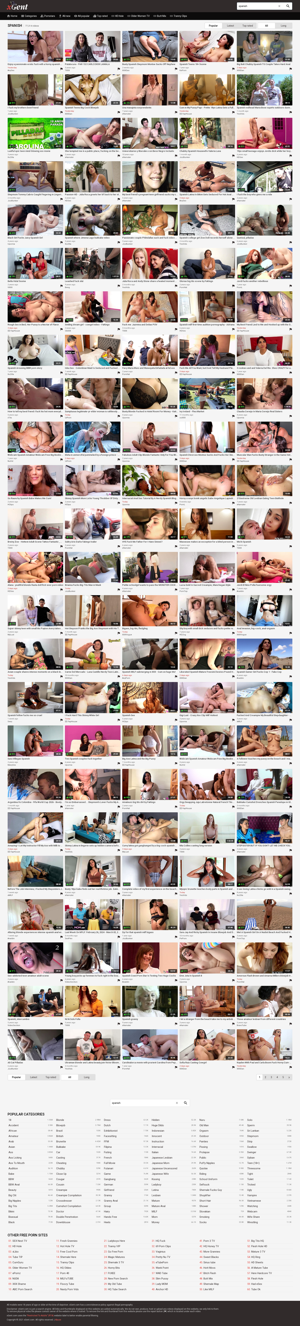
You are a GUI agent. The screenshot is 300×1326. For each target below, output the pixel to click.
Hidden (156, 1120)
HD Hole (117, 16)
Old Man (204, 1125)
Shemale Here (68, 1257)
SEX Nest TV (19, 1240)
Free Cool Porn (68, 1251)
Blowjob (60, 1125)
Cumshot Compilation (68, 1206)
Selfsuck (204, 1184)
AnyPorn (126, 678)
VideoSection (71, 982)
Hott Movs (209, 1267)
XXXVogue (127, 635)
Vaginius (160, 1251)
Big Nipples (15, 1200)
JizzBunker (13, 114)
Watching (252, 1206)
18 (10, 1120)
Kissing (156, 1179)
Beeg (67, 287)
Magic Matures (116, 1257)
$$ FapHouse (186, 114)
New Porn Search (118, 1278)
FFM (106, 1141)
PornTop (184, 591)
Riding (202, 1173)
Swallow (252, 1146)
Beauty (12, 1190)
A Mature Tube (259, 1267)
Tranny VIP (114, 1246)
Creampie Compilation (69, 1195)
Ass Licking (15, 1157)
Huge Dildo (158, 1125)
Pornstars (47, 16)
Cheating (61, 1163)
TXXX (67, 70)
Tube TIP (17, 1257)
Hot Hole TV (67, 1246)
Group (107, 1206)
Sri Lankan (253, 1130)
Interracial (157, 1146)
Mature (156, 1200)
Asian (12, 1146)
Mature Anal (158, 1206)
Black (12, 1222)
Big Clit (12, 1195)
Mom (155, 1216)
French (108, 1157)
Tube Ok (255, 1289)
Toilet (250, 1179)
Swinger (251, 1152)
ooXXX (183, 418)
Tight (250, 1173)
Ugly (249, 1190)
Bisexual (13, 1216)
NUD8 (15, 1278)
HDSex (240, 157)
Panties (203, 1141)
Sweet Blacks (211, 1257)
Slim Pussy (162, 1278)
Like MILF (208, 1289)
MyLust (11, 635)
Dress (107, 1120)
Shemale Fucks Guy (210, 1190)
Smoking (204, 1216)
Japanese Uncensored (164, 1168)
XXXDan (126, 70)
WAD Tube (162, 1273)
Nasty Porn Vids (69, 1289)
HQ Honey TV (211, 1246)
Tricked (251, 1184)
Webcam (252, 1211)
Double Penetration (67, 1216)
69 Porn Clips (163, 1246)
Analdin (240, 591)
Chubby (60, 1168)
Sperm (251, 1125)
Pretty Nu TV (163, 1257)
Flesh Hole (257, 1278)
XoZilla (11, 157)
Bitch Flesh (209, 1273)
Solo (249, 1120)
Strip (249, 1141)
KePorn (183, 70)
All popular (82, 16)
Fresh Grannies (68, 1240)
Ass (11, 1152)
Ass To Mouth (17, 1163)
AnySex (11, 70)
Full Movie (109, 1163)
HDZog (183, 635)
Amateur (13, 1136)
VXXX (10, 287)
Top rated (100, 16)
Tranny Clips (178, 16)
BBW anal (14, 1184)
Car (58, 1152)
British (59, 1136)
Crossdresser (64, 1200)
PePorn (183, 938)
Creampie (61, 1190)
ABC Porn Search (22, 1289)
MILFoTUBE (66, 1278)
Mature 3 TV (258, 1251)
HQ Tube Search (117, 1289)
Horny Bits (114, 1267)
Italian (155, 1152)
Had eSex (256, 1284)
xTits (10, 418)
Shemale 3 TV (116, 1262)
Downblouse (63, 1222)
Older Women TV (138, 16)
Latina (155, 1190)
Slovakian (204, 1211)
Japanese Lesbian (162, 1157)
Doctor (60, 1211)
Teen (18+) (253, 1163)
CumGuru (17, 1262)
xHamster (126, 114)
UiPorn (68, 418)
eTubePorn (162, 1262)
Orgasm (204, 1130)
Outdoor (204, 1136)
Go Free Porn (115, 1251)
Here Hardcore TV (261, 1273)
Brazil (59, 1130)
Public (202, 1157)
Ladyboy (156, 1184)
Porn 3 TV (209, 1240)
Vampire (252, 1195)
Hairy (107, 1211)
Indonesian (158, 1130)
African (13, 1130)
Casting (60, 1157)
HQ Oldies (65, 1267)
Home (12, 16)
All (266, 25)
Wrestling (252, 1222)
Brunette (61, 1141)
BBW (11, 1179)
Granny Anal (111, 1200)
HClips (11, 504)
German (108, 1184)
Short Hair (205, 1200)
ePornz (16, 1273)
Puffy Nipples (207, 1163)
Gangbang (109, 1179)
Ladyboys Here (116, 1240)
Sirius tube (209, 1262)
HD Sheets (257, 1262)
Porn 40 (64, 1273)
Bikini (11, 1211)
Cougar (60, 1179)
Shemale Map (211, 1284)
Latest (230, 25)
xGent (17, 6)
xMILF (239, 721)
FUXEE (111, 1273)
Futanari (108, 1168)
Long (283, 25)
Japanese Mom (160, 1163)
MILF (154, 1211)
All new (64, 16)
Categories (29, 16)
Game (107, 1173)
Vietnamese (254, 1200)
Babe (11, 1173)
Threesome (253, 1168)
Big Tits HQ (257, 1240)
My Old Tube (115, 1284)
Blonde (60, 1120)
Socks (203, 1222)
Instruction (158, 1141)
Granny (108, 1195)
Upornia (11, 244)
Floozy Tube (67, 1284)
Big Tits (13, 1206)
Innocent (157, 1136)
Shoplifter (205, 1195)
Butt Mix (159, 16)
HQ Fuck (160, 1240)
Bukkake (61, 1146)
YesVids (240, 114)
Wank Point (162, 1267)
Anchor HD (162, 1289)
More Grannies (211, 1251)
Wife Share (253, 1216)
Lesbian (156, 1195)
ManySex (12, 765)
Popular (213, 25)
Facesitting (110, 1136)
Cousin (60, 1184)
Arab (11, 1141)
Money (155, 1222)
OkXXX (68, 331)
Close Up (61, 1173)
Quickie (203, 1168)
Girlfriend (109, 1190)
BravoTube (242, 1025)
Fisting (107, 1152)
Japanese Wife (160, 1173)
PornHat (183, 287)
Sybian (251, 1157)
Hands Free (110, 1216)
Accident (14, 1125)
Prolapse (204, 1152)
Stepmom (253, 1136)
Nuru (202, 1120)
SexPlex (68, 938)
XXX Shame (19, 1284)
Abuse (58, 1320)
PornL (239, 287)
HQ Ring (255, 1257)
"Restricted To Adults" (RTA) (40, 1315)
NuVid (10, 461)
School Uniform (208, 1179)
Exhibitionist (111, 1130)
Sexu (10, 721)
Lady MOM (162, 1284)
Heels (107, 1222)
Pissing (203, 1146)
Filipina (108, 1146)
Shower (203, 1206)
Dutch (107, 1125)
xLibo (15, 1251)
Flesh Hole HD (259, 1246)
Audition (13, 1168)
